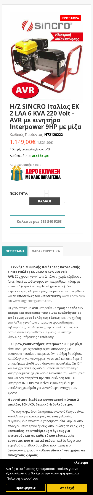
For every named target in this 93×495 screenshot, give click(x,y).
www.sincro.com (73, 296)
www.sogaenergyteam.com (32, 301)
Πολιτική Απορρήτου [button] (22, 478)
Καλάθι (44, 201)
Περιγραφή (15, 251)
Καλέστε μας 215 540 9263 (39, 221)
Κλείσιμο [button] (81, 463)
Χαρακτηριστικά (46, 251)
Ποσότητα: (19, 193)
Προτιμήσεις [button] (26, 488)
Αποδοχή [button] (67, 488)
